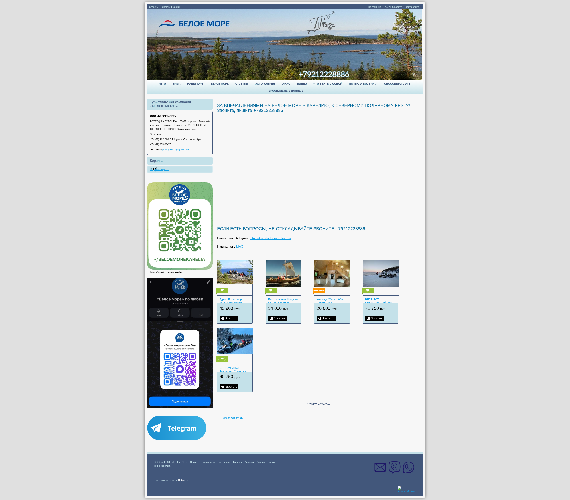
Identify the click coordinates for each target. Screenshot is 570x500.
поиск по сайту (393, 7)
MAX (240, 246)
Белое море (220, 83)
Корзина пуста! (159, 169)
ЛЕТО (162, 83)
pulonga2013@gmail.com (175, 149)
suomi (176, 7)
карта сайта (412, 7)
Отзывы (241, 83)
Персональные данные (285, 90)
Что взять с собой (328, 83)
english (166, 7)
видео (302, 83)
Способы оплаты (397, 83)
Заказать (231, 318)
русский (153, 7)
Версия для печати (232, 418)
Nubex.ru (183, 480)
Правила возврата (363, 83)
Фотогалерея (265, 83)
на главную (374, 7)
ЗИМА (177, 83)
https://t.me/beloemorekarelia (270, 238)
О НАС (286, 83)
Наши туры (195, 83)
